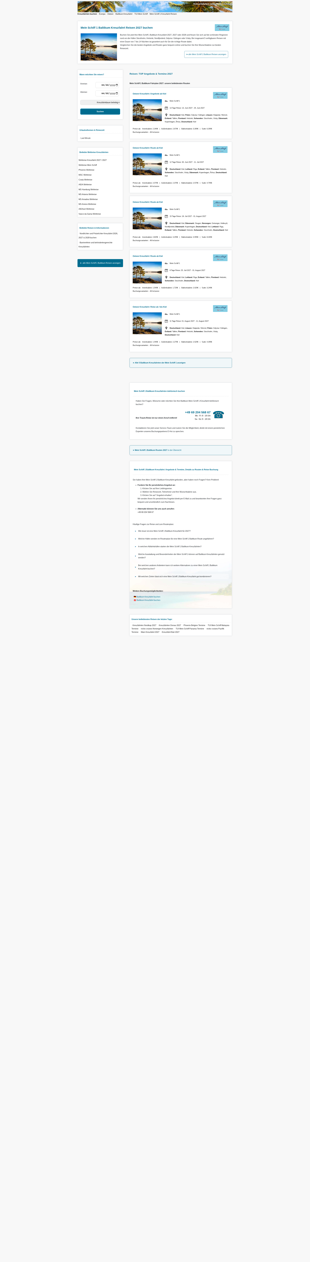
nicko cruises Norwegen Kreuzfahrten (157, 629)
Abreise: (84, 92)
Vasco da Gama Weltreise (90, 214)
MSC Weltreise (85, 175)
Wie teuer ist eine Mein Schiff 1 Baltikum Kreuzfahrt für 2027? (164, 531)
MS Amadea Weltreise (88, 199)
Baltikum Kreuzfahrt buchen (148, 597)
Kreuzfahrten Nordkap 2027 (144, 625)
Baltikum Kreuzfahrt (124, 14)
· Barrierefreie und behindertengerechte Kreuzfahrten (95, 245)
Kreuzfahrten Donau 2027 (170, 625)
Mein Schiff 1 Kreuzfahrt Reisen (163, 14)
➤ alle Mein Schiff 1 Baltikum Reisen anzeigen (206, 54)
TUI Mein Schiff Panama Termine (190, 629)
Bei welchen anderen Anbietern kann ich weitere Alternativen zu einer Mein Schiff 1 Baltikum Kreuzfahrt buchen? (177, 567)
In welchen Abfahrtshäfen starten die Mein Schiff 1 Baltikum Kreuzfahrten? (170, 546)
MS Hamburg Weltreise (89, 189)
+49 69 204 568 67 (146, 512)
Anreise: (84, 84)
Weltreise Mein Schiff (88, 165)
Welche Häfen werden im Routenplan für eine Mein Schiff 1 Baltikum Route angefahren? (176, 539)
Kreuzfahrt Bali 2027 (170, 632)
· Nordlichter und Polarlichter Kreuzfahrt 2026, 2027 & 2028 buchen (98, 235)
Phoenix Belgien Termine (194, 625)
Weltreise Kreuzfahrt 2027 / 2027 (93, 160)
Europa (102, 14)
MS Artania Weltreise (88, 194)
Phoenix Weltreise (86, 170)
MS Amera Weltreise (87, 204)
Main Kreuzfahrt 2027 (150, 632)
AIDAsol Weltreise (86, 209)
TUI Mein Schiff (141, 14)
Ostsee (110, 14)
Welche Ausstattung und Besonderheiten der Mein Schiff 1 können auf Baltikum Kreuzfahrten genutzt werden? (181, 556)
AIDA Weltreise (85, 185)
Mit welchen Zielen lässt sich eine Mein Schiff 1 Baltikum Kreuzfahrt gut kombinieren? (174, 576)
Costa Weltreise (85, 180)
